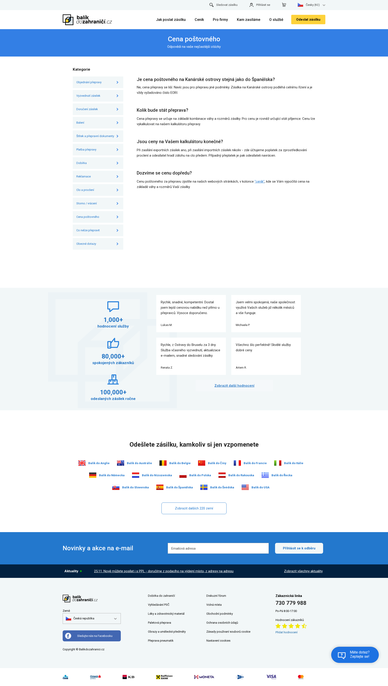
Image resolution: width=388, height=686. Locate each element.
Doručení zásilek (87, 109)
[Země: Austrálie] (120, 463)
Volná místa (214, 604)
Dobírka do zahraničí (161, 595)
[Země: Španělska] (159, 487)
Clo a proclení (85, 190)
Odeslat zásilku (308, 19)
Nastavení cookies (218, 640)
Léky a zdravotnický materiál (166, 613)
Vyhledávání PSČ (158, 604)
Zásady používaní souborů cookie (228, 631)
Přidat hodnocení (287, 632)
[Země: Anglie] (82, 463)
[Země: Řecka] (265, 475)
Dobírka (81, 163)
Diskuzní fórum (216, 595)
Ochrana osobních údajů (222, 622)
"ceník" (260, 181)
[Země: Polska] (183, 475)
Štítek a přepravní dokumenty (95, 136)
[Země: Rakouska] (222, 475)
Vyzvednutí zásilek (88, 95)
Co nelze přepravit (88, 230)
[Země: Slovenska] (115, 487)
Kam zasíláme (248, 19)
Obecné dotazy (86, 243)
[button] (80, 618)
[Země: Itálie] (277, 463)
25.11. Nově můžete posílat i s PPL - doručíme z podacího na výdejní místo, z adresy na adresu (164, 571)
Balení (80, 122)
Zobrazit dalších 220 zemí (194, 508)
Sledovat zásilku (227, 5)
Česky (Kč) (313, 5)
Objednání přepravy (88, 82)
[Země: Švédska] (203, 487)
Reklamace (83, 176)
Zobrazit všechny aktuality (303, 571)
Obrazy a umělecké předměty (167, 631)
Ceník (199, 19)
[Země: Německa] (92, 475)
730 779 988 (291, 603)
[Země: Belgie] (163, 463)
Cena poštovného (87, 216)
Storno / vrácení (86, 203)
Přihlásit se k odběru (299, 548)
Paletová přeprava (159, 622)
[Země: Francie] (237, 463)
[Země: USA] (245, 487)
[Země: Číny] (201, 463)
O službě (276, 19)
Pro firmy (220, 19)
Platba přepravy (86, 149)
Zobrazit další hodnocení (234, 386)
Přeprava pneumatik (161, 640)
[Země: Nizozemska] (135, 475)
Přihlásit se (263, 5)
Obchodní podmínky (219, 613)
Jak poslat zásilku (171, 19)
